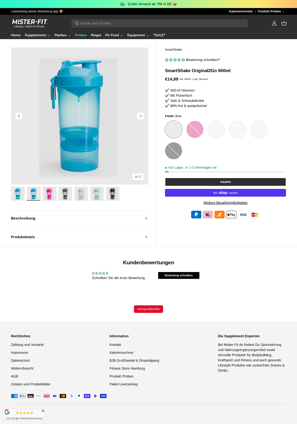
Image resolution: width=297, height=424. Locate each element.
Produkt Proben (269, 11)
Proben (81, 35)
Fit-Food (112, 35)
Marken (61, 35)
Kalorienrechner (241, 11)
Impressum (19, 352)
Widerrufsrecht (22, 368)
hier (55, 11)
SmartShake (173, 49)
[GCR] (7, 412)
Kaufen (225, 182)
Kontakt (115, 345)
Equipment (136, 35)
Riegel (96, 35)
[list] (79, 116)
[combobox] (159, 23)
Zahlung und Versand (27, 345)
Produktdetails (23, 237)
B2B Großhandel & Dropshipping (134, 360)
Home (16, 35)
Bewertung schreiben (179, 275)
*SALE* (159, 35)
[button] (284, 23)
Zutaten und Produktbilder (31, 384)
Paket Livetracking (123, 384)
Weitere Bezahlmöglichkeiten (226, 203)
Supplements (35, 35)
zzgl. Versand (200, 79)
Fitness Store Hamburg (127, 368)
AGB (14, 376)
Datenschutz (20, 360)
